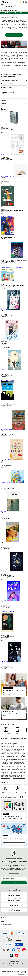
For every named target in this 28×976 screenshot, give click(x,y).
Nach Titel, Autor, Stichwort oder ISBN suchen (14, 3)
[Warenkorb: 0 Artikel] (26, 2)
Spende (17, 788)
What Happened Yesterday (6, 429)
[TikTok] (11, 955)
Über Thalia (3, 917)
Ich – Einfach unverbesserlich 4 (7, 216)
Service (2, 921)
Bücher (17, 730)
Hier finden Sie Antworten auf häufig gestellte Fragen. (14, 28)
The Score (3, 340)
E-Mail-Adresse (4, 876)
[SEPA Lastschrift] (20, 933)
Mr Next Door (4, 309)
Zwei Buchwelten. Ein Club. (14, 810)
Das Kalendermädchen (6, 154)
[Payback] (18, 944)
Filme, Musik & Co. (6, 730)
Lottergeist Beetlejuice (5, 258)
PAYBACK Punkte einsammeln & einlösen (14, 834)
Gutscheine (3, 103)
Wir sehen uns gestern (5, 459)
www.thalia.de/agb (5, 778)
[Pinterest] (24, 950)
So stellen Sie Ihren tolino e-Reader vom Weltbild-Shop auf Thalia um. (14, 67)
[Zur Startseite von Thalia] (7, 2)
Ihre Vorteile (4, 928)
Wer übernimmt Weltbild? (7, 83)
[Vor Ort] (17, 2)
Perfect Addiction (4, 661)
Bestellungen (4, 100)
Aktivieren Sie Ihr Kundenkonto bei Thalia (14, 708)
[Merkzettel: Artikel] (23, 2)
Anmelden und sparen (14, 882)
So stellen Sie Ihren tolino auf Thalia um (14, 684)
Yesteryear (3, 541)
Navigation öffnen (2, 5)
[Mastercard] (11, 933)
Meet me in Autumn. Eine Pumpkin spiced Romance (12, 185)
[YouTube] (16, 955)
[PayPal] (8, 944)
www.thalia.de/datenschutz (19, 778)
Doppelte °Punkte (6, 788)
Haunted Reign (4, 123)
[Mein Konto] (20, 2)
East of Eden (4, 511)
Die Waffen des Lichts (5, 570)
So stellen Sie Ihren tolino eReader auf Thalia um (14, 13)
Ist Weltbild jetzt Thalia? (7, 87)
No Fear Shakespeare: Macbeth (7, 380)
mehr (2, 110)
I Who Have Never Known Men (7, 611)
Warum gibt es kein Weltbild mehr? (9, 80)
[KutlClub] (6, 950)
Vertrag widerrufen (14, 914)
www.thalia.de (4, 745)
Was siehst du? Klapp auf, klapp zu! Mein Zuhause (11, 267)
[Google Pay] (10, 939)
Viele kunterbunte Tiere (6, 482)
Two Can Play (4, 600)
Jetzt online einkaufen (14, 35)
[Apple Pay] (18, 939)
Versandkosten (21, 974)
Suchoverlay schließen (9, 5)
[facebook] (13, 950)
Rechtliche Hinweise (14, 873)
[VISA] (5, 933)
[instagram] (18, 950)
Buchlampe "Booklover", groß (7, 176)
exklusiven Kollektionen (6, 759)
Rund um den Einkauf (6, 924)
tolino (2, 96)
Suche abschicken (8, 6)
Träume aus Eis (4, 369)
